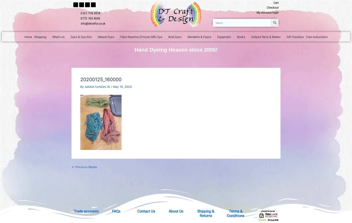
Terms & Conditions (235, 213)
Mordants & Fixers (199, 37)
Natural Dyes (106, 37)
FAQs (116, 211)
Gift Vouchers (295, 37)
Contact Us (146, 211)
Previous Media (84, 167)
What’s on (58, 37)
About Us (176, 211)
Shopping (40, 37)
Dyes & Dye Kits (81, 37)
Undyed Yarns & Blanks (265, 37)
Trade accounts (86, 211)
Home (28, 37)
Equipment (224, 37)
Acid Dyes (175, 37)
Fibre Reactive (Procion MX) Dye (141, 37)
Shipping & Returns (205, 213)
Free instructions (317, 37)
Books (241, 37)
